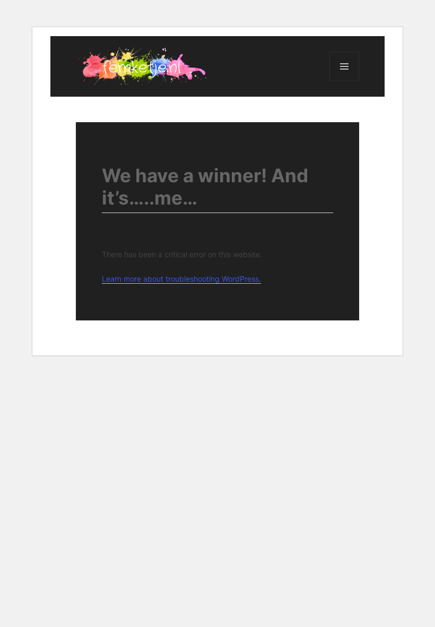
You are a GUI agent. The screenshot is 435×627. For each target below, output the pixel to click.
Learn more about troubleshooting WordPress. (181, 278)
